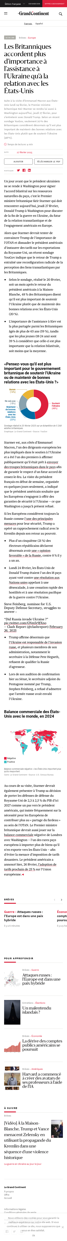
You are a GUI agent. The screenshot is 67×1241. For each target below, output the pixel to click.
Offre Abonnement (54, 3)
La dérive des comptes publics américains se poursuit (42, 1045)
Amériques (37, 1069)
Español (39, 23)
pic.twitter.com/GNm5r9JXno (25, 623)
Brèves (22, 37)
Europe (32, 37)
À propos (9, 1191)
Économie (36, 1036)
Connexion (34, 3)
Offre (6, 1194)
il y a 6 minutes (12, 925)
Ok (33, 1235)
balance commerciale (18, 835)
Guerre (35, 969)
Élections (40, 1002)
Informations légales (15, 1209)
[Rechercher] (60, 13)
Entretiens (27, 1002)
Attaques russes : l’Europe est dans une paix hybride (41, 979)
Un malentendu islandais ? (36, 1010)
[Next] (61, 899)
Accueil (8, 1198)
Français (28, 23)
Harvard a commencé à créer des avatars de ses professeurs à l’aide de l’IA (42, 1081)
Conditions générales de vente (20, 1212)
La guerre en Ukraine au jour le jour (22, 1164)
